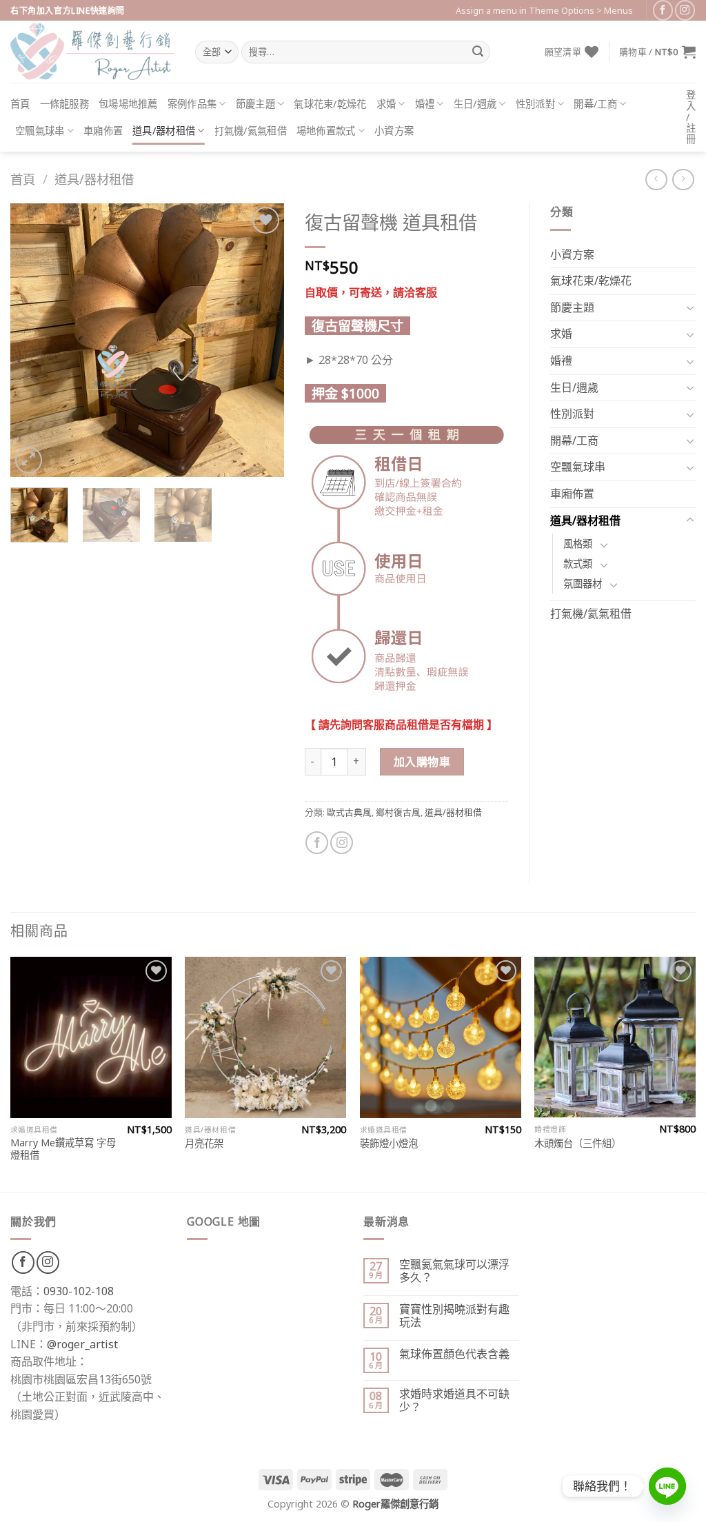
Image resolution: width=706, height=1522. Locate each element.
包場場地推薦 (128, 103)
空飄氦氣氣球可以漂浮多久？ (454, 1271)
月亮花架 (204, 1143)
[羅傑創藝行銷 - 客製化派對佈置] (92, 51)
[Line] (667, 1486)
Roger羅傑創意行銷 (395, 1503)
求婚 (386, 103)
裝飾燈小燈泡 (389, 1143)
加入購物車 (422, 761)
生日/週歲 (475, 103)
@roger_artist (82, 1344)
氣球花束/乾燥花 (330, 103)
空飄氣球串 (39, 130)
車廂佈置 (103, 130)
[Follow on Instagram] (685, 10)
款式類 (577, 563)
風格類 (577, 543)
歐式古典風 (349, 812)
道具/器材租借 (163, 130)
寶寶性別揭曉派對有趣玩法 (454, 1316)
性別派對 (535, 103)
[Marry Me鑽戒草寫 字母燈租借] (91, 1037)
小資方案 (394, 130)
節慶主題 (255, 103)
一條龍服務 (64, 103)
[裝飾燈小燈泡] (440, 1037)
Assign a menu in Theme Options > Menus (544, 10)
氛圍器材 (582, 583)
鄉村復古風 (398, 812)
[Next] (261, 340)
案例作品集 (192, 103)
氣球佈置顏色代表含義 (454, 1354)
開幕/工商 (595, 103)
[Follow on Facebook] (663, 10)
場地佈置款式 (326, 130)
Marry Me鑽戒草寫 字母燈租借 (63, 1149)
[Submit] (478, 52)
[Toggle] (690, 307)
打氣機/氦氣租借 (250, 130)
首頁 (20, 103)
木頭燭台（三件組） (577, 1143)
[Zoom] (28, 460)
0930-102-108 (78, 1291)
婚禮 (425, 103)
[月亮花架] (265, 1037)
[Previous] (33, 340)
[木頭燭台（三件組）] (615, 1037)
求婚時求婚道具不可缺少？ (454, 1401)
